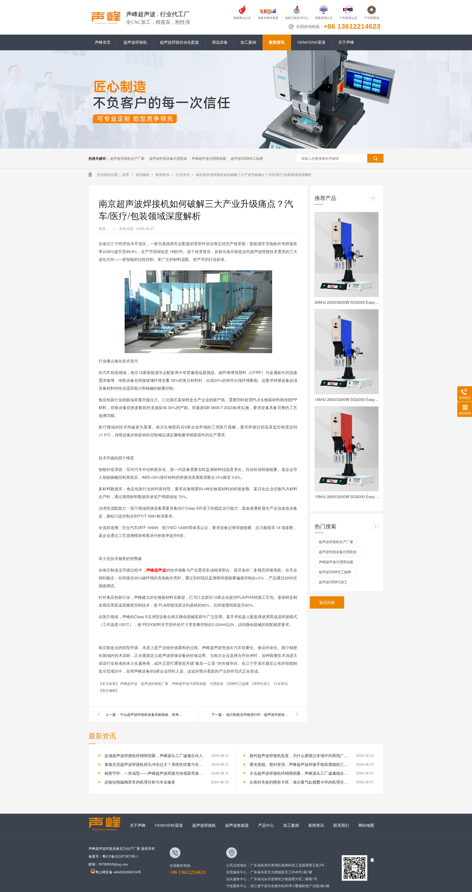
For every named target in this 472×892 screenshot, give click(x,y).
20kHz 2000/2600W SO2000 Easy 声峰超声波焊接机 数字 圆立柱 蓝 (347, 302)
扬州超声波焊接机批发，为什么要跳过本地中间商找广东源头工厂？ (299, 755)
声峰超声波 (156, 570)
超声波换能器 (237, 825)
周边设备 (220, 42)
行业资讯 (183, 174)
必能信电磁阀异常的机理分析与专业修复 (139, 782)
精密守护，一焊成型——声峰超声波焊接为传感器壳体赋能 (153, 773)
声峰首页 (103, 42)
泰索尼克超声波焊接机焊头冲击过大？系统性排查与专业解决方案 (153, 764)
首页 (126, 174)
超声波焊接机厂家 (155, 683)
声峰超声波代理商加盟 (209, 158)
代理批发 (217, 683)
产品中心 (266, 825)
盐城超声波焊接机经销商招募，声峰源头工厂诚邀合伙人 (153, 755)
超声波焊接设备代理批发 (168, 158)
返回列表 (327, 602)
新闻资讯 (277, 42)
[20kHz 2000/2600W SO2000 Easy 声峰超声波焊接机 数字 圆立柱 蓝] (346, 254)
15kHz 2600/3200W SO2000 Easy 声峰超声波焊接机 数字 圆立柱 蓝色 (347, 399)
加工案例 (248, 42)
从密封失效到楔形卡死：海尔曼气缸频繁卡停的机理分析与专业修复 (299, 782)
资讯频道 (142, 174)
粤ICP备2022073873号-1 (120, 856)
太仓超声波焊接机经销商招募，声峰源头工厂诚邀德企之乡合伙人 (299, 773)
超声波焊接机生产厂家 (127, 158)
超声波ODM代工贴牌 (247, 158)
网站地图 (366, 825)
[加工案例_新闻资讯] (236, 147)
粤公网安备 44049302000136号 (118, 872)
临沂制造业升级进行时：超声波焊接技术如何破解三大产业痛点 (258, 714)
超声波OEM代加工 (333, 581)
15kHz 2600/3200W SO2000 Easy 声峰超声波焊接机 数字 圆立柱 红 (347, 496)
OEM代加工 (261, 683)
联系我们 (341, 825)
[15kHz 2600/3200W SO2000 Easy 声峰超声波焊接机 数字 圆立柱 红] (346, 449)
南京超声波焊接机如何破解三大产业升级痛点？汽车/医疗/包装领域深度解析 (253, 174)
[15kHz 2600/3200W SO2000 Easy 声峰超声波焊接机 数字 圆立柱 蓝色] (346, 351)
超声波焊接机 (135, 42)
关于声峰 (346, 42)
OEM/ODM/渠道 (311, 42)
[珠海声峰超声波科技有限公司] (106, 825)
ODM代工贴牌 (238, 683)
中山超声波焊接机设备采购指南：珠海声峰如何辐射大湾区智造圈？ (152, 714)
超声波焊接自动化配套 (179, 42)
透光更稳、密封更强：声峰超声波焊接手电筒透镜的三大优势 (299, 764)
